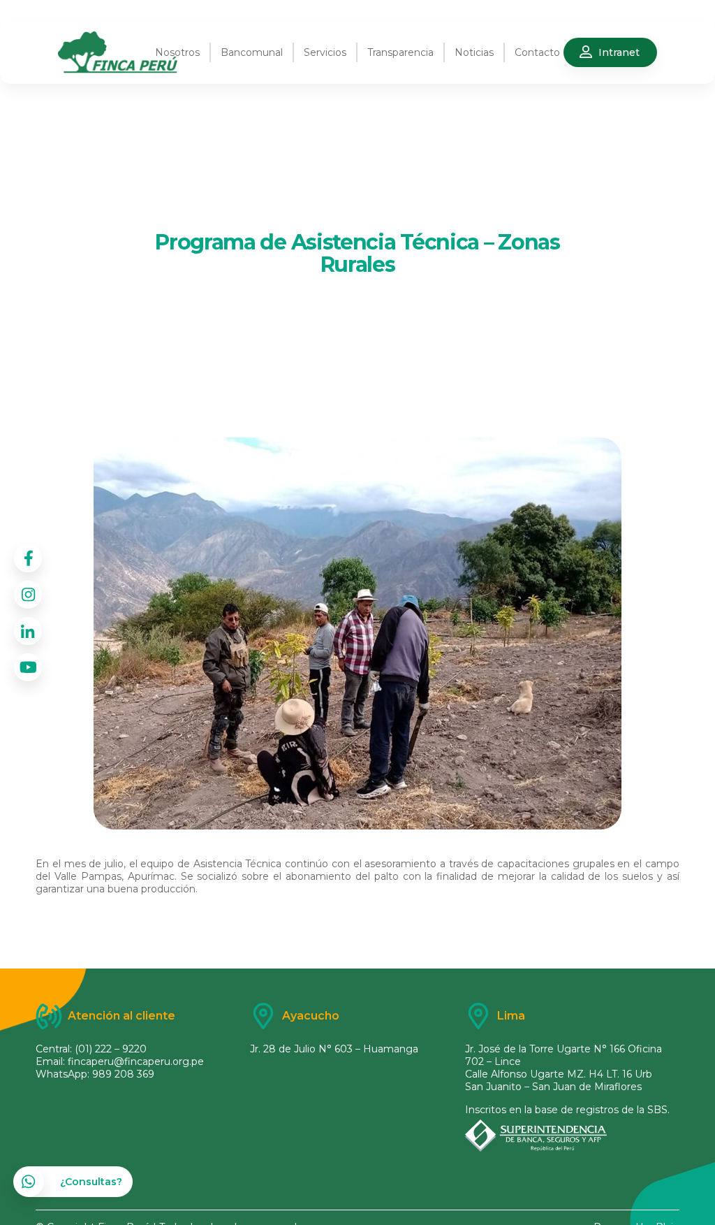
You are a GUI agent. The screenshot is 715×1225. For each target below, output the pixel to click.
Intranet (619, 52)
